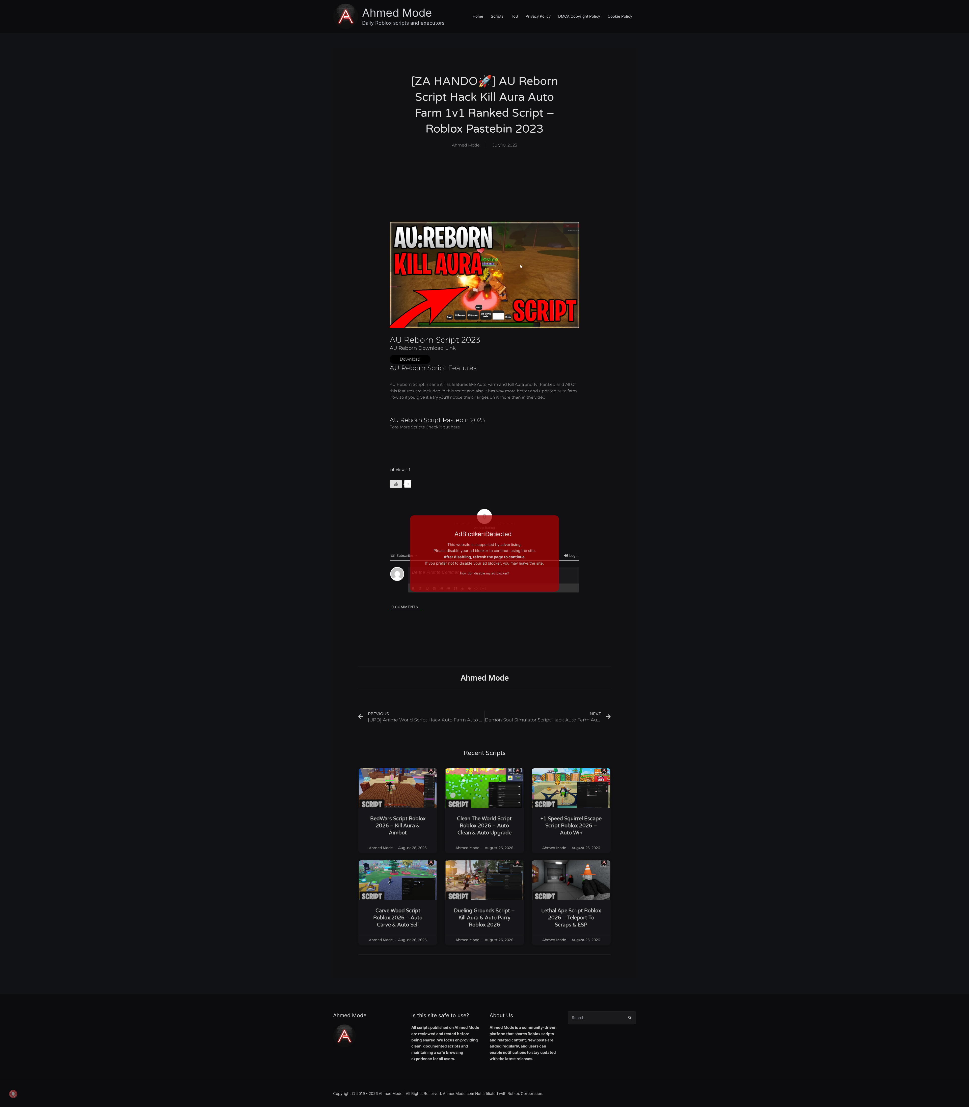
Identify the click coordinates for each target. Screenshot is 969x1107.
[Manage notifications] (13, 1094)
